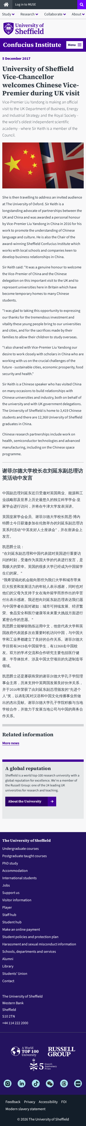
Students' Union (14, 973)
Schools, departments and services (29, 951)
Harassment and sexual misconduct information (39, 944)
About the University (25, 801)
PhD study (10, 863)
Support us (10, 892)
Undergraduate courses (20, 848)
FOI (64, 1101)
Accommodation (15, 870)
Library (7, 966)
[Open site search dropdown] (81, 4)
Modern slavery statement (25, 1109)
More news (10, 743)
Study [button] (6, 14)
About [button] (76, 14)
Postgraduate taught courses (24, 856)
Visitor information (16, 900)
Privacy (29, 1101)
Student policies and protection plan (30, 936)
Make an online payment (21, 929)
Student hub (12, 922)
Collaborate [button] (53, 14)
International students (19, 878)
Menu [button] (72, 45)
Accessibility (48, 1101)
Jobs (6, 885)
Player (7, 907)
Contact (8, 981)
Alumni (7, 958)
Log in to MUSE (26, 4)
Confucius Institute (32, 45)
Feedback (13, 1101)
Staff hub (9, 914)
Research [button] (27, 14)
